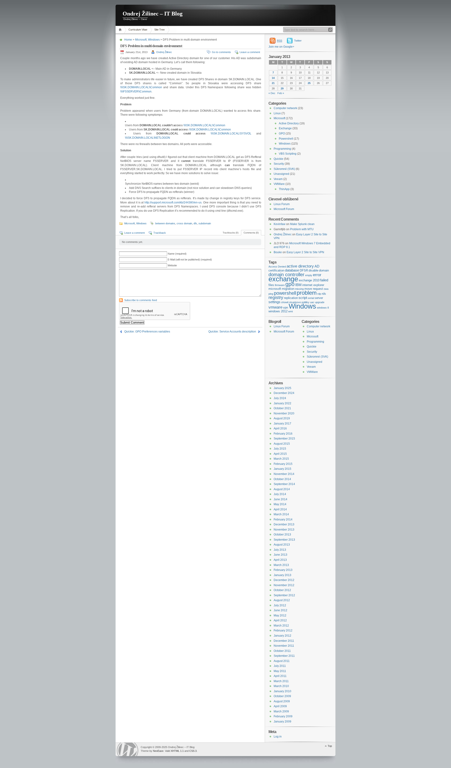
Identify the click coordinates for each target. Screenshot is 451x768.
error (317, 275)
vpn (285, 307)
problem (307, 293)
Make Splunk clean (302, 224)
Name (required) (177, 253)
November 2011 (284, 645)
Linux (277, 113)
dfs (195, 223)
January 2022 (282, 403)
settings (274, 302)
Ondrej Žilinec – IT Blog (153, 14)
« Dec (271, 93)
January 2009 (282, 721)
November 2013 (284, 529)
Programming (282, 148)
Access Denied (277, 266)
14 (273, 77)
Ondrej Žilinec (164, 52)
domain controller (286, 274)
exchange (283, 279)
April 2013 (280, 560)
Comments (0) (251, 232)
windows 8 (323, 307)
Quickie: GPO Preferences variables (147, 331)
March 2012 (281, 625)
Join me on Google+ (281, 46)
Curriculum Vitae (137, 29)
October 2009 (282, 696)
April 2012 (280, 620)
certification (276, 270)
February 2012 (283, 630)
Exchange (285, 128)
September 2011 (284, 655)
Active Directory (289, 123)
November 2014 (284, 474)
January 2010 (282, 691)
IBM (298, 285)
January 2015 (282, 468)
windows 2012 (278, 311)
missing (299, 288)
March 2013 (281, 565)
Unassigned (281, 174)
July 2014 (280, 494)
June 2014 (280, 499)
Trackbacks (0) (230, 232)
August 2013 (282, 544)
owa (326, 288)
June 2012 (280, 610)
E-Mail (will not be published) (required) (190, 259)
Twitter (298, 40)
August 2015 (282, 443)
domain (324, 270)
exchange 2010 (309, 280)
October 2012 (282, 590)
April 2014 (280, 509)
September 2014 (284, 484)
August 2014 (282, 489)
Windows (154, 39)
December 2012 (284, 580)
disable (313, 270)
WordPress (127, 749)
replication (291, 298)
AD (317, 266)
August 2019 (282, 418)
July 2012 (280, 605)
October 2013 (282, 534)
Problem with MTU (302, 229)
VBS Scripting (287, 153)
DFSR (304, 270)
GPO (282, 133)
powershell (285, 293)
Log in (278, 736)
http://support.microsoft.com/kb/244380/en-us (173, 202)
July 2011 (280, 666)
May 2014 (280, 504)
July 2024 (280, 398)
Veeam (278, 179)
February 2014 (283, 519)
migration (288, 288)
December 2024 (284, 393)
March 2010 (281, 686)
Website (172, 265)
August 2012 (282, 600)
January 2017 (282, 423)
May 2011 (280, 671)
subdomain (204, 223)
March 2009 (281, 711)
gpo (290, 284)
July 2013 (280, 549)
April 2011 (280, 676)
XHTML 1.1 (177, 750)
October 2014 (282, 479)
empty (308, 275)
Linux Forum (282, 204)
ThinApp (284, 189)
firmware (280, 285)
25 (309, 83)
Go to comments (221, 52)
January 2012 (282, 635)
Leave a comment (250, 52)
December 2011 (284, 640)
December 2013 (284, 524)
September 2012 (284, 595)
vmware (275, 307)
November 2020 (284, 413)
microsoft (274, 288)
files (271, 285)
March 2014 (281, 514)
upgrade (319, 302)
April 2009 (280, 706)
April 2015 (280, 453)
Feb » (280, 93)
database (292, 270)
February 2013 (283, 570)
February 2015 (283, 464)
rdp (319, 293)
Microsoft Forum (284, 209)
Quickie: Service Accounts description (232, 331)
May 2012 (280, 615)
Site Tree (159, 29)
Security (279, 163)
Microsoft (141, 39)
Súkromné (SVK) (284, 169)
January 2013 (282, 575)
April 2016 (280, 428)
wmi (290, 311)
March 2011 (281, 681)
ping (270, 293)
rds (324, 293)
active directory (300, 266)
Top (330, 746)
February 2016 (283, 433)
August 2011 (282, 661)
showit (284, 302)
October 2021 (282, 408)
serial (311, 298)
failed (324, 280)
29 (282, 88)
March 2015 (281, 458)
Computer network (285, 108)
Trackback (159, 232)
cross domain (184, 223)
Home (121, 29)
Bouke (278, 252)
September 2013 (284, 539)
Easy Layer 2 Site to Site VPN (305, 252)
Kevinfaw (279, 224)
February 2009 (283, 716)
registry (275, 297)
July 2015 (280, 448)
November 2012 (284, 585)
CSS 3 (193, 750)
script (303, 298)
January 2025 (282, 388)
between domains (165, 223)
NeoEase (158, 750)
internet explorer (313, 285)
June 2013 (280, 554)
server (319, 298)
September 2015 (284, 438)
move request (313, 288)
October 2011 (282, 651)
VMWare (279, 184)
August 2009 (282, 701)
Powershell (286, 138)
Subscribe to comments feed (140, 300)
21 (273, 83)
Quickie (278, 158)
